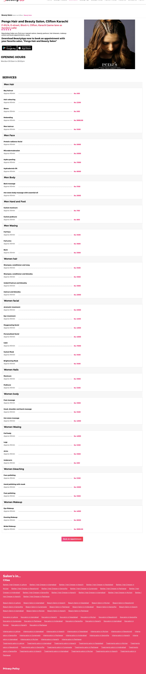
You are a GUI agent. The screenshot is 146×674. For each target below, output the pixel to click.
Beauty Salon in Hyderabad (83, 607)
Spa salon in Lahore (10, 617)
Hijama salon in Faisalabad (77, 631)
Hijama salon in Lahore (11, 631)
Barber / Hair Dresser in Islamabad (43, 585)
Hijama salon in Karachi (55, 631)
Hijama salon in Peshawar (53, 635)
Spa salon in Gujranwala (12, 621)
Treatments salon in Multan (117, 643)
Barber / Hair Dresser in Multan (120, 592)
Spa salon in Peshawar (32, 621)
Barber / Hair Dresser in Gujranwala (83, 588)
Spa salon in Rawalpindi (108, 617)
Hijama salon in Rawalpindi (121, 631)
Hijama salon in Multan (99, 631)
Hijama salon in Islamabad (33, 631)
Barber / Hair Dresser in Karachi (71, 585)
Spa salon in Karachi (49, 617)
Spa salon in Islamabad (30, 617)
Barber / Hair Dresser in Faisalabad (99, 585)
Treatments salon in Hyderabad (113, 647)
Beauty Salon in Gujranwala (36, 607)
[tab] (72, 85)
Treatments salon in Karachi (65, 643)
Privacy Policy (11, 668)
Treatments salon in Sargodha (32, 647)
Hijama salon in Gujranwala (30, 635)
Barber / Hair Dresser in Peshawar (113, 588)
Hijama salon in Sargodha (99, 635)
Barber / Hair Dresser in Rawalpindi (25, 588)
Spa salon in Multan (88, 617)
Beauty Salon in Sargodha (13, 607)
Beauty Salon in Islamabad (34, 603)
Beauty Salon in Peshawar (60, 607)
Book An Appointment (72, 539)
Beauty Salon (6, 15)
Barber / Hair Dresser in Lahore (15, 585)
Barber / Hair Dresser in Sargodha (54, 588)
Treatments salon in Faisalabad (91, 643)
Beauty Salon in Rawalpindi (123, 603)
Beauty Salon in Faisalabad (78, 603)
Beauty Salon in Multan (101, 603)
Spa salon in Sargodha (128, 617)
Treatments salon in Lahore (13, 643)
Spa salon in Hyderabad (53, 621)
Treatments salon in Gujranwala (59, 647)
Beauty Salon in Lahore (12, 603)
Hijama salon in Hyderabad (76, 635)
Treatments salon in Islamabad (39, 643)
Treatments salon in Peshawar (86, 647)
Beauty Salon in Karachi (56, 603)
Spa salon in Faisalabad (69, 617)
